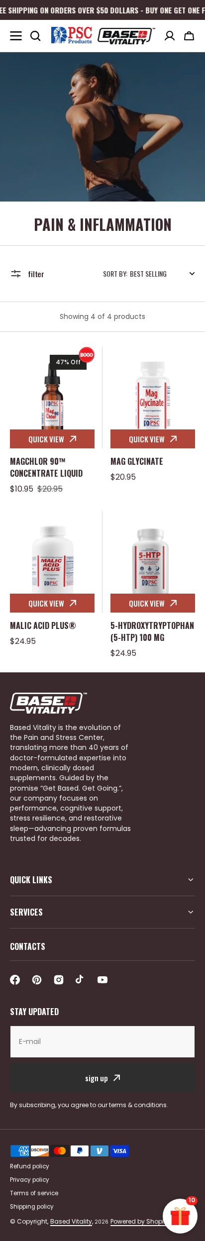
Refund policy (29, 1166)
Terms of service (34, 1193)
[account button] (170, 36)
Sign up (96, 1077)
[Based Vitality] (102, 35)
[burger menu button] (16, 36)
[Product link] (52, 421)
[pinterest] (37, 980)
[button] (189, 36)
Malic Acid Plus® (43, 625)
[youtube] (102, 980)
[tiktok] (81, 980)
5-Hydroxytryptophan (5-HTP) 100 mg (152, 631)
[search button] (35, 36)
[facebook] (15, 980)
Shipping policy (32, 1207)
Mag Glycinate (136, 461)
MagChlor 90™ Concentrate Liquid (46, 467)
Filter (36, 273)
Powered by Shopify (139, 1221)
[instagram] (59, 980)
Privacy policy (29, 1180)
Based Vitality (71, 1221)
